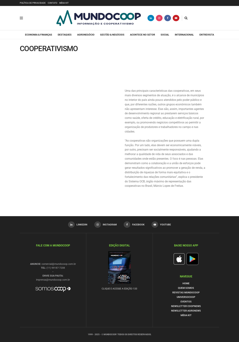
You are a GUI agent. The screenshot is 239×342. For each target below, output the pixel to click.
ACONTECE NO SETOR (142, 34)
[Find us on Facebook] (167, 18)
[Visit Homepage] (99, 18)
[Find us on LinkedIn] (150, 18)
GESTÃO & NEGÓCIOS (112, 34)
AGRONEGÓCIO (85, 34)
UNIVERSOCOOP (186, 297)
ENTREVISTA (206, 34)
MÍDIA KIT (64, 3)
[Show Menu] (21, 18)
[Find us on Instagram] (159, 18)
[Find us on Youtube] (176, 18)
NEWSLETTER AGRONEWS (186, 310)
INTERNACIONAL (184, 34)
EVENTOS (186, 301)
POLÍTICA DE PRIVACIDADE (33, 3)
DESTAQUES (65, 34)
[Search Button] (186, 18)
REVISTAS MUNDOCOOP (186, 292)
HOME (185, 283)
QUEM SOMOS (186, 288)
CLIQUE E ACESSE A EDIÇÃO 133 (119, 288)
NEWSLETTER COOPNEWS (186, 306)
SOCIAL (165, 34)
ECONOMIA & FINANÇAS (38, 34)
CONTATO (52, 3)
